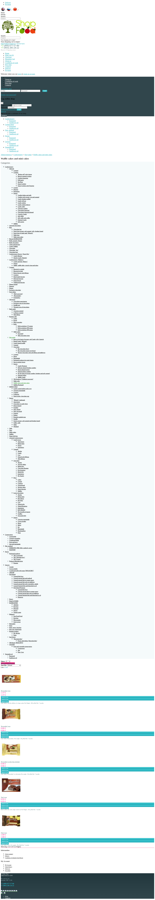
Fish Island (12, 574)
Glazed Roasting (22, 506)
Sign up (3, 111)
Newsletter (7, 870)
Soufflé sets (16, 305)
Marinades (12, 624)
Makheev (12, 614)
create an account (29, 74)
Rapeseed (12, 121)
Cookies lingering (23, 178)
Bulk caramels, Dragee (15, 241)
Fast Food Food (17, 616)
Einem (19, 445)
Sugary (15, 517)
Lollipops (16, 394)
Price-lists (8, 65)
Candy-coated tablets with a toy (22, 388)
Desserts (15, 189)
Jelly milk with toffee (24, 218)
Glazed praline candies (24, 371)
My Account (8, 865)
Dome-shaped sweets (24, 369)
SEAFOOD (12, 550)
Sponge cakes (22, 487)
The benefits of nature (24, 512)
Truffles (20, 514)
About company (9, 854)
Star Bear (20, 182)
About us (8, 61)
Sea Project (12, 637)
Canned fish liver (18, 576)
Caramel (15, 170)
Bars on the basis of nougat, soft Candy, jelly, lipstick (28, 339)
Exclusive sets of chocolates (21, 303)
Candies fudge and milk (24, 195)
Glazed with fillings (23, 457)
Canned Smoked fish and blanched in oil (25, 586)
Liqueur (15, 413)
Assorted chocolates (15, 225)
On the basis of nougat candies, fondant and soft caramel (34, 373)
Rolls (15, 324)
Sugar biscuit (17, 280)
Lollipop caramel (18, 313)
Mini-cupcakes (17, 322)
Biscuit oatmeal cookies (24, 176)
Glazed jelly (21, 504)
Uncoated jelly (22, 515)
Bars (10, 227)
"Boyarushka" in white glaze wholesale (10, 761)
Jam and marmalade (14, 544)
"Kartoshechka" (17, 639)
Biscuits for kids (18, 271)
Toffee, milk (16, 423)
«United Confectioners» (16, 438)
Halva (19, 525)
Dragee (11, 288)
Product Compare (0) (8, 663)
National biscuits (18, 278)
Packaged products (14, 553)
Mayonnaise (17, 620)
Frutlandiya (16, 297)
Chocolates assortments (20, 301)
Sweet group (17, 622)
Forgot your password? (8, 95)
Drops (15, 356)
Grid (6, 667)
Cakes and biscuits (14, 244)
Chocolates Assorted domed (26, 212)
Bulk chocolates (14, 242)
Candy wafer (21, 206)
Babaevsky (21, 466)
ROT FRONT (21, 510)
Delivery (8, 2)
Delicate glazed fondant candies (27, 368)
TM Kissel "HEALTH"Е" (16, 643)
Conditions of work (11, 63)
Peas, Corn (21, 652)
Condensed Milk (14, 540)
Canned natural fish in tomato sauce (23, 580)
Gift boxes (12, 299)
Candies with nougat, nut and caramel (28, 197)
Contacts (8, 67)
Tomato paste (17, 612)
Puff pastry (21, 180)
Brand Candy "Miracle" (20, 341)
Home (7, 53)
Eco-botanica (21, 470)
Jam (19, 650)
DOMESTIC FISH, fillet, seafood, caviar (20, 548)
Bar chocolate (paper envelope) (27, 351)
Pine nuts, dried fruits (15, 629)
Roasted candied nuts (19, 417)
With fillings (21, 459)
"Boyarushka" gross (5, 690)
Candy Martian (17, 256)
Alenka (20, 451)
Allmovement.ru (6, 155)
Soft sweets (21, 222)
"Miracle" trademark (19, 400)
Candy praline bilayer (24, 205)
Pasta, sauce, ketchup (15, 627)
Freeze (7, 136)
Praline (15, 415)
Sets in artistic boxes (19, 362)
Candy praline (22, 203)
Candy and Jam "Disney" (20, 261)
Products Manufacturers (16, 561)
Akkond (11, 168)
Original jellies (22, 375)
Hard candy (12, 309)
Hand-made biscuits (19, 277)
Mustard (15, 608)
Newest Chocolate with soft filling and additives (31, 352)
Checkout (8, 57)
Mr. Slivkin (16, 633)
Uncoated (20, 333)
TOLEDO (12, 644)
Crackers (15, 275)
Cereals (20, 481)
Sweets (15, 193)
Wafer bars (16, 235)
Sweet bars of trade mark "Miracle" (23, 233)
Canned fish (12, 536)
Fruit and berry (13, 542)
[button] (6, 89)
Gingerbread (21, 485)
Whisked (16, 426)
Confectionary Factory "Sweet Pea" (19, 254)
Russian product (14, 631)
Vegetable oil (9, 147)
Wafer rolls (16, 381)
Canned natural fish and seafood (22, 578)
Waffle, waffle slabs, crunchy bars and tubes (25, 265)
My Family (21, 476)
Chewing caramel (18, 311)
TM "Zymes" (17, 559)
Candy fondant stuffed (24, 199)
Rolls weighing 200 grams (25, 328)
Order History (8, 867)
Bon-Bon (20, 500)
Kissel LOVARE (13, 601)
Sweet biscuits (22, 489)
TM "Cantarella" (18, 555)
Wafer (15, 424)
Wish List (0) (9, 55)
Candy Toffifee (13, 246)
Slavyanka (28, 155)
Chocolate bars (13, 252)
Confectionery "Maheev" (16, 259)
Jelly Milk (21, 216)
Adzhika (15, 605)
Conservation (9, 124)
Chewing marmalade (19, 390)
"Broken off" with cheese (25, 174)
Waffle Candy (22, 377)
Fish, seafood (9, 130)
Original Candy (22, 220)
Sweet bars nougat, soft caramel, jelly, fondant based (28, 231)
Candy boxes (17, 440)
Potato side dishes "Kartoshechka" (27, 641)
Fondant (15, 407)
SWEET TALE (13, 387)
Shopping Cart (10, 59)
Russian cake (13, 316)
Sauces (15, 610)
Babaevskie (21, 443)
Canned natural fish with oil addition (24, 582)
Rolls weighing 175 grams (25, 326)
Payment (8, 4)
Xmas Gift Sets (13, 436)
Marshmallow (22, 531)
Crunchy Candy (22, 214)
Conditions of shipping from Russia (14, 858)
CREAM (11, 572)
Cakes (15, 318)
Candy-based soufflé (19, 343)
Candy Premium (22, 366)
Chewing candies (23, 208)
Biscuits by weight (18, 269)
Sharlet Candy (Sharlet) (20, 258)
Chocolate (12, 248)
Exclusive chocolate (15, 290)
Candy (20, 453)
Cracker (15, 187)
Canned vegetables (14, 538)
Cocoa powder (22, 521)
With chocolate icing (24, 335)
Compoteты (21, 648)
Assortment (16, 402)
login (19, 74)
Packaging (16, 191)
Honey (11, 599)
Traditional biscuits (19, 282)
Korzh (15, 320)
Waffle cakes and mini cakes (42, 155)
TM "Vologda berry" (19, 557)
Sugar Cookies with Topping (26, 186)
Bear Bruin (21, 498)
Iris (19, 527)
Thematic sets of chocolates (21, 307)
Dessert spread (13, 284)
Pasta (19, 533)
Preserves (20, 597)
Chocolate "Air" (13, 250)
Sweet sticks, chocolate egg (21, 396)
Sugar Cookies (22, 184)
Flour (15, 478)
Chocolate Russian (23, 468)
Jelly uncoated (17, 411)
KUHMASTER (13, 603)
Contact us (7, 898)
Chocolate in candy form (20, 404)
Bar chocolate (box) (23, 349)
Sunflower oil (13, 123)
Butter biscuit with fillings (21, 273)
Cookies (15, 172)
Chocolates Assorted (23, 210)
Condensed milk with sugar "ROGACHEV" (21, 570)
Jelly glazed (16, 409)
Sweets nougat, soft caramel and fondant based (26, 421)
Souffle (15, 419)
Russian (15, 563)
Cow (19, 455)
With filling (16, 314)
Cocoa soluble (13, 569)
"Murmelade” (17, 296)
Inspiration (21, 447)
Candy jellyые (22, 201)
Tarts (10, 430)
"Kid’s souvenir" (18, 294)
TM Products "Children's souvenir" (23, 379)
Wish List (7, 869)
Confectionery (10, 119)
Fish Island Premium (19, 588)
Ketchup (15, 606)
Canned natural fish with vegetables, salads (25, 584)
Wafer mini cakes (18, 237)
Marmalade (16, 358)
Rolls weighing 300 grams (25, 330)
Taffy (10, 428)
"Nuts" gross (4, 797)
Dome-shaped (17, 405)
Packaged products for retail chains (23, 360)
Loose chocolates (18, 493)
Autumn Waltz (22, 464)
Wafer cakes (16, 332)
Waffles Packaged (18, 385)
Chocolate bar (17, 229)
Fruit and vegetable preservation (22, 646)
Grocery (8, 142)
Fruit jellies (12, 292)
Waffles (15, 223)
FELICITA (21, 472)
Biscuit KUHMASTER (15, 239)
